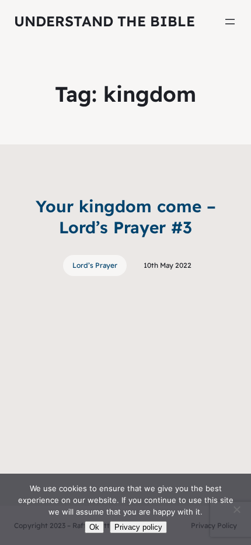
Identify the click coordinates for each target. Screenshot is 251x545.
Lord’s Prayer (94, 265)
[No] (236, 509)
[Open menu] (230, 22)
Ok (94, 527)
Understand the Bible (104, 21)
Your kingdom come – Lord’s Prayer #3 (126, 216)
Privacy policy (138, 527)
